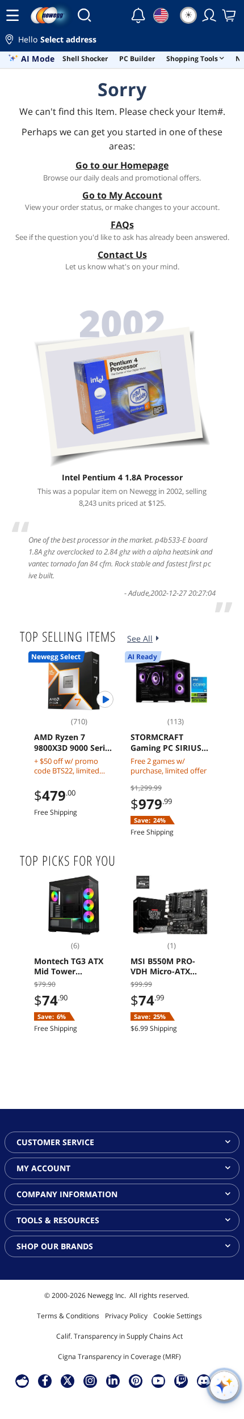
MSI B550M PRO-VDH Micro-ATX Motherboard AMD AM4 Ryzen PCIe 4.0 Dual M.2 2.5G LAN (169, 966)
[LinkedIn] (112, 1380)
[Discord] (204, 1380)
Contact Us (122, 254)
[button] (122, 41)
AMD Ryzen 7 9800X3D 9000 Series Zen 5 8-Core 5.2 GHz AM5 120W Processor (73, 742)
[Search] (84, 15)
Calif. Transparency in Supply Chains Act (119, 1336)
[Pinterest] (136, 1380)
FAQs (122, 224)
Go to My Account (122, 195)
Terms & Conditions (68, 1316)
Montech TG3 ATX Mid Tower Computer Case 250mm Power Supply (68, 966)
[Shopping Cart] (229, 15)
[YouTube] (158, 1380)
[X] (67, 1380)
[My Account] (209, 15)
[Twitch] (181, 1380)
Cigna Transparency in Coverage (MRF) (119, 1356)
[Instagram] (90, 1380)
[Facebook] (45, 1380)
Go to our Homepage (122, 165)
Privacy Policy (126, 1316)
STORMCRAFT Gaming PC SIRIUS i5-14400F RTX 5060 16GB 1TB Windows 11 (168, 742)
